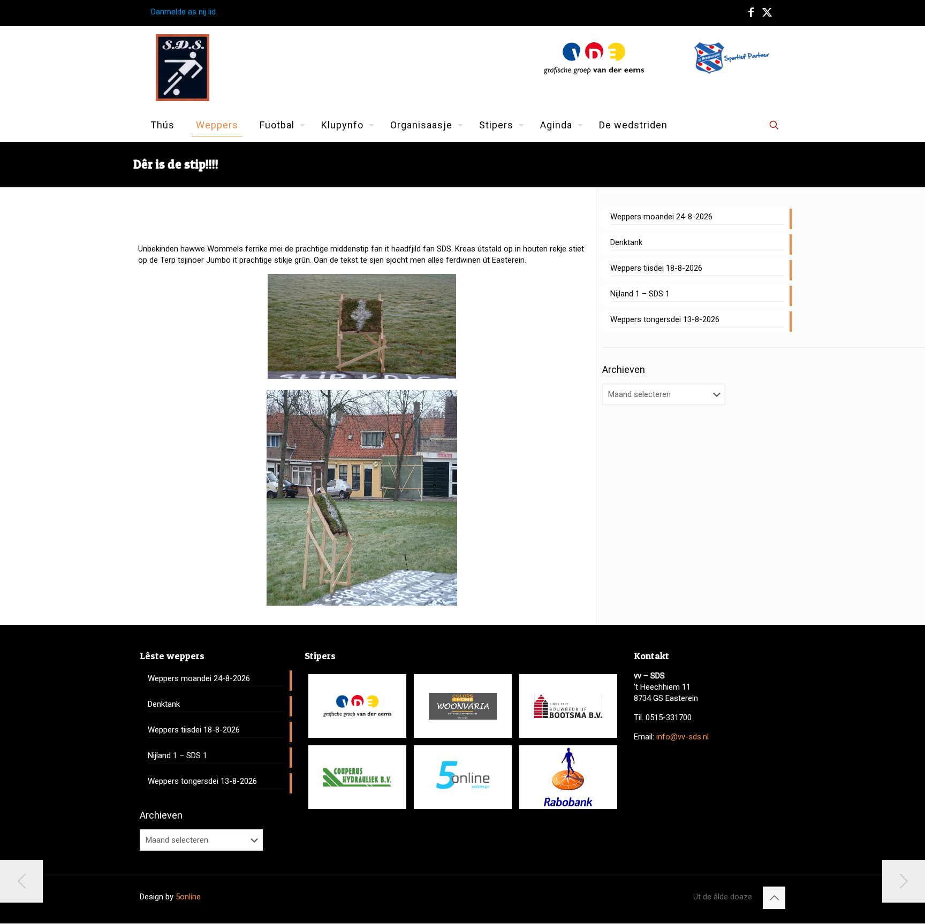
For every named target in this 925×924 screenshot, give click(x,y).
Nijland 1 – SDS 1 (640, 294)
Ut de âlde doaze (722, 897)
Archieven (623, 369)
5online (188, 897)
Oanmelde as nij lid (183, 12)
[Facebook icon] (751, 12)
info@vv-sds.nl (682, 737)
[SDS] (182, 67)
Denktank (626, 242)
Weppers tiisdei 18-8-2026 (656, 268)
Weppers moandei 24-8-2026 (661, 217)
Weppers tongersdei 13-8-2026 (664, 319)
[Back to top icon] (774, 898)
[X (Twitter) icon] (767, 12)
